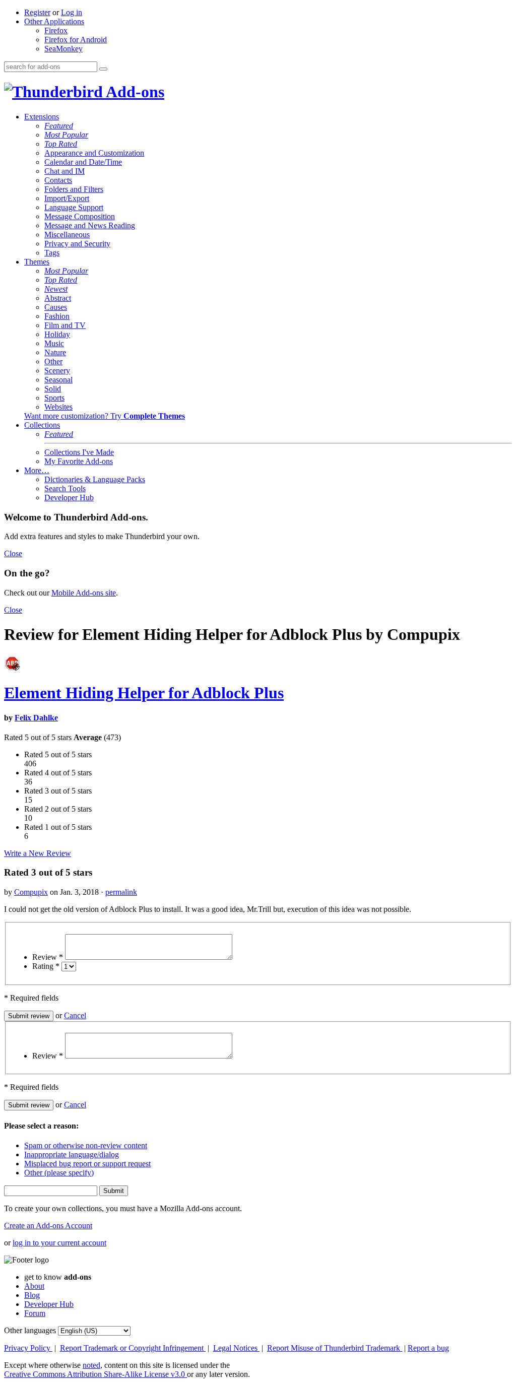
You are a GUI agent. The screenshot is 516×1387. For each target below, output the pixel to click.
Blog (32, 1295)
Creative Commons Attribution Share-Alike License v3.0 (95, 1374)
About (34, 1286)
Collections (42, 425)
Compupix (31, 892)
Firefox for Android (75, 39)
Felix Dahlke (36, 717)
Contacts (58, 180)
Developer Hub (69, 497)
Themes (36, 261)
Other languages (30, 1330)
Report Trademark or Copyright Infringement (133, 1348)
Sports (54, 397)
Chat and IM (64, 171)
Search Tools (65, 488)
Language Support (73, 207)
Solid (52, 388)
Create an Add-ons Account (48, 1225)
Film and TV (65, 325)
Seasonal (58, 379)
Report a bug (428, 1348)
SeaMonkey (63, 48)
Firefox (56, 30)
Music (54, 343)
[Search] (103, 69)
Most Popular (66, 134)
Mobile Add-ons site (83, 592)
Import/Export (66, 198)
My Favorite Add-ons (78, 461)
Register (37, 12)
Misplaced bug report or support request (87, 1163)
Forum (34, 1313)
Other (53, 361)
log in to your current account (59, 1242)
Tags (51, 252)
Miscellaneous (67, 234)
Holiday (57, 334)
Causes (55, 307)
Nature (55, 352)
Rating (45, 966)
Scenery (57, 370)
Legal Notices (236, 1348)
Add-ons (133, 92)
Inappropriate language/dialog (71, 1154)
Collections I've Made (79, 452)
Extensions (41, 116)
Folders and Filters (73, 189)
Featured (58, 125)
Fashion (57, 316)
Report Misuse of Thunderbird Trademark (334, 1348)
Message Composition (79, 216)
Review (47, 957)
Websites (58, 407)
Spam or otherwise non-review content (85, 1145)
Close (13, 553)
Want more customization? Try (104, 416)
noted (91, 1365)
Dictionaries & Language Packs (94, 479)
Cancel (75, 1015)
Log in (71, 12)
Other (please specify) (59, 1172)
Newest (56, 289)
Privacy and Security (77, 243)
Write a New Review (37, 853)
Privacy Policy (28, 1348)
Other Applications (54, 21)
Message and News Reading (89, 225)
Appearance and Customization (94, 153)
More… (36, 470)
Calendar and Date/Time (83, 162)
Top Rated (60, 144)
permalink (121, 892)
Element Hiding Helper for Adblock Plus (144, 693)
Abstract (57, 298)
